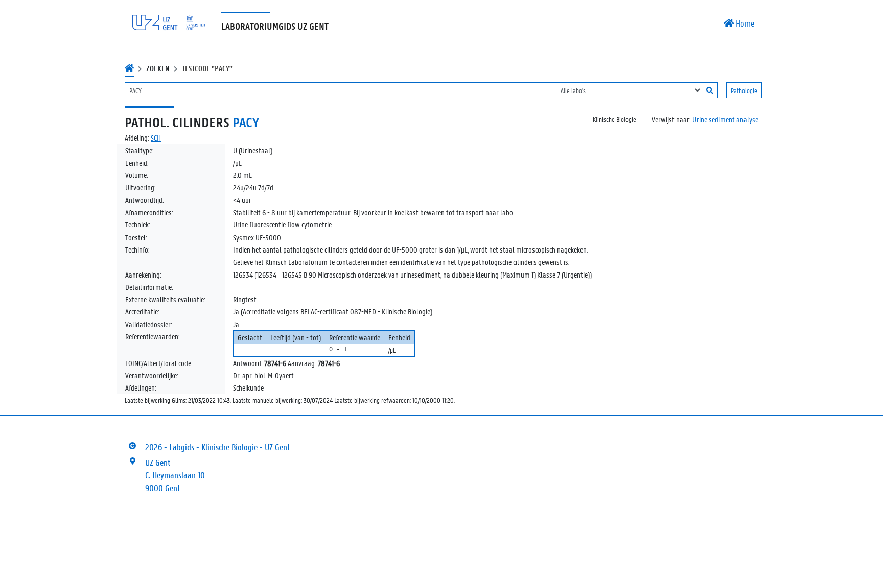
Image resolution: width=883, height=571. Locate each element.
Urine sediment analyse (725, 119)
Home (744, 23)
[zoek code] (710, 90)
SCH (156, 137)
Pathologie (744, 90)
